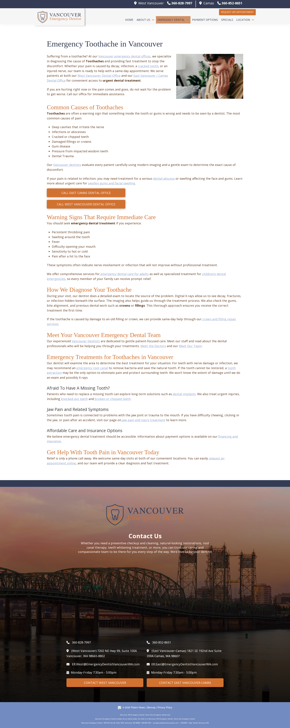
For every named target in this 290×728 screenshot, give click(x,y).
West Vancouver (151, 3)
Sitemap (151, 707)
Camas (208, 3)
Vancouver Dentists (86, 341)
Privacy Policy (165, 707)
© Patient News (134, 707)
